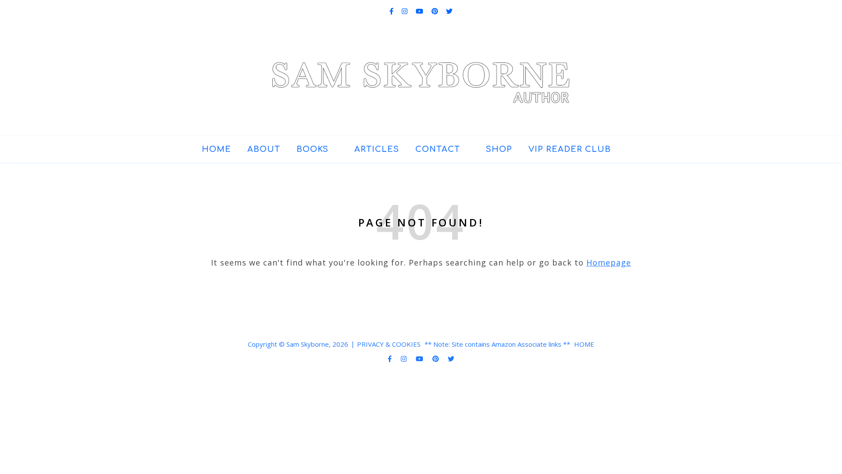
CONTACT (437, 149)
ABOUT (263, 149)
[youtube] (420, 11)
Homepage (608, 262)
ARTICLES (376, 149)
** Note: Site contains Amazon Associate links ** (497, 344)
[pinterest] (436, 11)
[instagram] (405, 11)
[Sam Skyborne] (421, 75)
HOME (216, 149)
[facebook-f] (392, 11)
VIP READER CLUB (569, 149)
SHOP (499, 149)
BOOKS (312, 149)
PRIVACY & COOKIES (389, 344)
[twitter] (449, 11)
